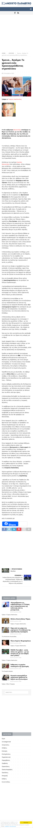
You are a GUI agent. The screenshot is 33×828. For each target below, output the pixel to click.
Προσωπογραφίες (7, 769)
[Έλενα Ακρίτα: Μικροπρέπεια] (5, 642)
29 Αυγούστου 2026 (16, 643)
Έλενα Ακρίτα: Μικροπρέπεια (21, 641)
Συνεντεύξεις (6, 782)
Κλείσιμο (26, 822)
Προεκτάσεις (6, 766)
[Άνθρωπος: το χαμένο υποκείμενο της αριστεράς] (5, 666)
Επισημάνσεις (6, 754)
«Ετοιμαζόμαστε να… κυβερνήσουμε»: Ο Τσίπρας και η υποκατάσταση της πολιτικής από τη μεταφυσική (20, 606)
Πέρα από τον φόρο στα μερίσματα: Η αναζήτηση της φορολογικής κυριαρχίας (20, 630)
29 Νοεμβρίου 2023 (8, 73)
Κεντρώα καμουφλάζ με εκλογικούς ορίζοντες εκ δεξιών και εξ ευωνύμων (19, 677)
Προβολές (5, 763)
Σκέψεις (4, 779)
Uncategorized (6, 742)
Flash (3, 739)
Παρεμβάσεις (6, 760)
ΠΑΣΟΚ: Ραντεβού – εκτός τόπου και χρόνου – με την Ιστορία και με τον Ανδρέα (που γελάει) (20, 652)
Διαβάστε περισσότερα (10, 826)
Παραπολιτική (6, 757)
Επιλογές (4, 751)
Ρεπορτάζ (5, 776)
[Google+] (18, 13)
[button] (30, 9)
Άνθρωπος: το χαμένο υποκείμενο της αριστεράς (20, 665)
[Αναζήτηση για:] (16, 692)
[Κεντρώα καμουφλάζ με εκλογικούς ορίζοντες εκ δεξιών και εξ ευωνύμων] (5, 677)
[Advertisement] (16, 34)
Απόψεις (4, 748)
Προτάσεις (5, 772)
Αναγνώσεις (5, 745)
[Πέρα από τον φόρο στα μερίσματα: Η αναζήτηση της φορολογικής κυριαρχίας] (5, 630)
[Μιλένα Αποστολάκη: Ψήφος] (5, 621)
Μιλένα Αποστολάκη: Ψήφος (20, 619)
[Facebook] (14, 13)
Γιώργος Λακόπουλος (15, 99)
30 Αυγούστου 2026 (16, 612)
